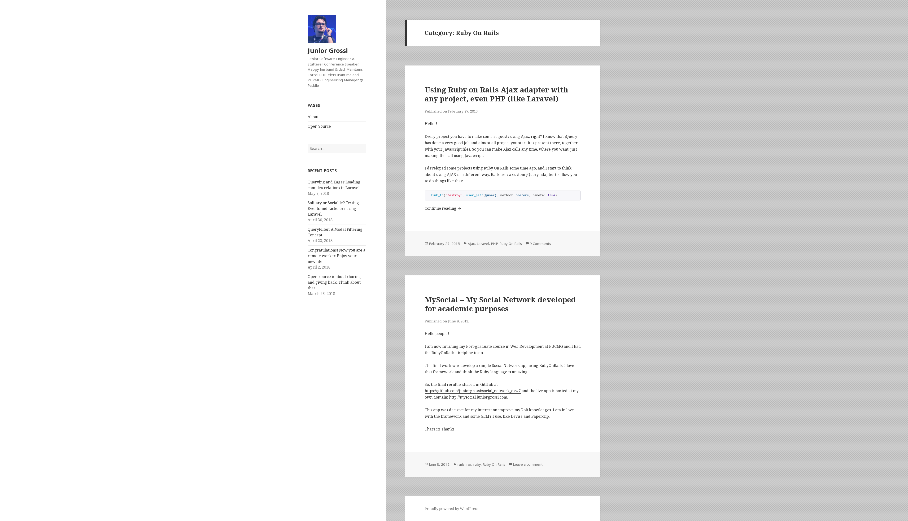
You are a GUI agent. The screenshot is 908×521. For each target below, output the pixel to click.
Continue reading (443, 208)
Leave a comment (528, 464)
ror (468, 464)
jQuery (571, 136)
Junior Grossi (328, 50)
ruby (477, 464)
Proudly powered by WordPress (451, 508)
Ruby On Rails (496, 168)
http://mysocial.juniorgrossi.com (478, 397)
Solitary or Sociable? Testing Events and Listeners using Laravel (333, 208)
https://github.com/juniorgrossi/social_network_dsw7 (473, 390)
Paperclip (540, 416)
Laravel (483, 243)
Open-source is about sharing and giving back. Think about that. (334, 282)
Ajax (471, 243)
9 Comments (540, 243)
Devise (517, 416)
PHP (494, 243)
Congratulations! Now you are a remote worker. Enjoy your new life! (336, 255)
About (313, 116)
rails (460, 464)
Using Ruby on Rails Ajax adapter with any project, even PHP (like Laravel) (496, 94)
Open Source (319, 126)
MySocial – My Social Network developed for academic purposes (500, 304)
